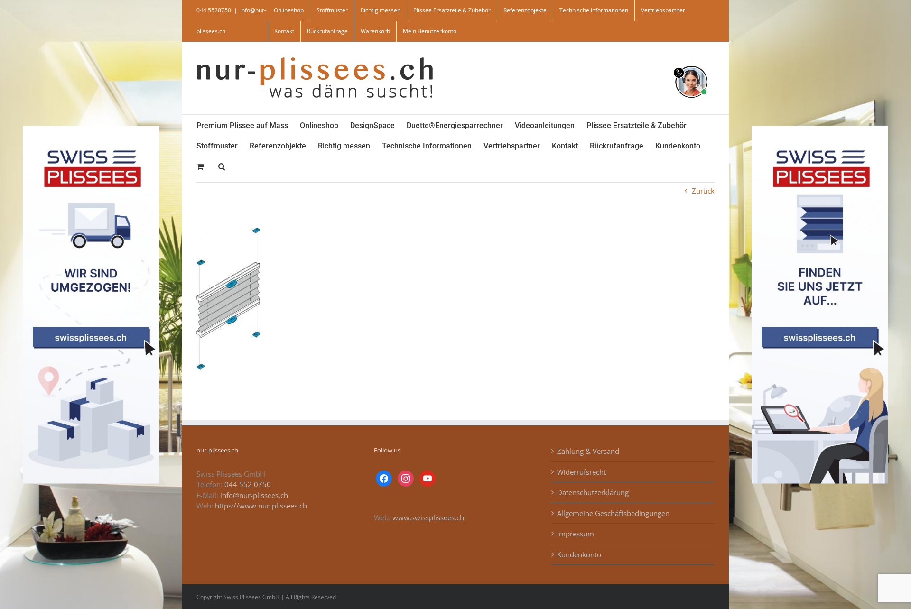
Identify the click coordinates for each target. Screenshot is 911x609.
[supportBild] (691, 64)
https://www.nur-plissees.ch (261, 505)
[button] (221, 166)
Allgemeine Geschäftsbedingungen (613, 513)
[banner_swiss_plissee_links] (91, 129)
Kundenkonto (579, 554)
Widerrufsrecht (581, 472)
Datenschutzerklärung (593, 492)
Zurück (703, 190)
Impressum (575, 533)
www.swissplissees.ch (428, 517)
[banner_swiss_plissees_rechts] (820, 129)
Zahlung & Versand (588, 451)
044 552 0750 (247, 484)
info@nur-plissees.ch (254, 495)
